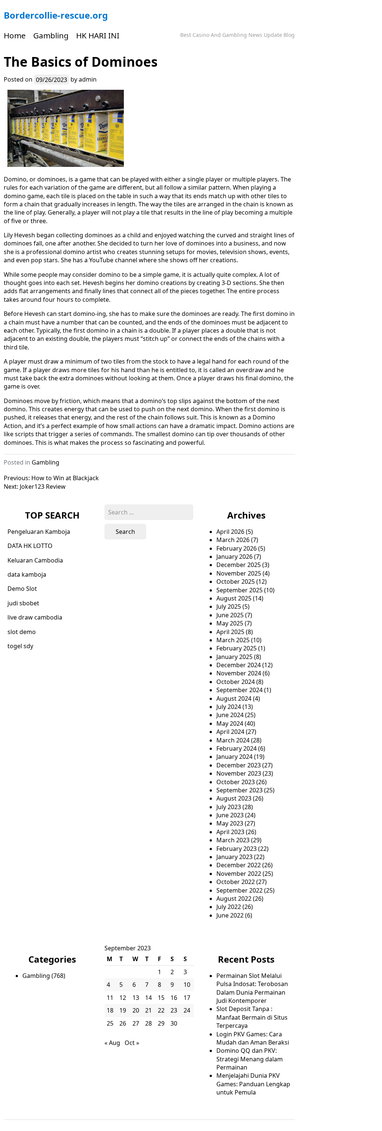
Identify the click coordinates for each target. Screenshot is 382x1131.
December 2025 (238, 565)
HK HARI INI (97, 35)
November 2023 (238, 773)
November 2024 (238, 673)
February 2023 (236, 849)
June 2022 (230, 915)
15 (161, 998)
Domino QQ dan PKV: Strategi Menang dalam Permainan (249, 1058)
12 (122, 998)
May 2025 (229, 623)
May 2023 (229, 823)
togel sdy (20, 646)
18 (110, 1010)
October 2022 (235, 882)
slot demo (21, 632)
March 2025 (233, 640)
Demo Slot (22, 588)
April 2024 (230, 732)
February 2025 (236, 648)
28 (148, 1023)
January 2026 (234, 556)
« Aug (112, 1043)
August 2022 (233, 898)
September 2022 (239, 890)
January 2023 (234, 857)
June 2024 (230, 715)
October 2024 (235, 682)
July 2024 (228, 707)
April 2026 (230, 532)
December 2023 (238, 765)
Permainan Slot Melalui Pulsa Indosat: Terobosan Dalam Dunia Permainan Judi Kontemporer (252, 988)
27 (135, 1023)
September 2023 (239, 790)
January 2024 (234, 757)
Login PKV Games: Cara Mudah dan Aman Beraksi (252, 1038)
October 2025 (235, 581)
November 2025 (238, 573)
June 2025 (230, 615)
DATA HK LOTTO (30, 546)
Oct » (132, 1043)
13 (135, 998)
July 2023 (228, 807)
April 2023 (230, 832)
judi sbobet (23, 603)
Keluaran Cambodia (35, 560)
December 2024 (238, 665)
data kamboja (26, 574)
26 (122, 1023)
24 (187, 1010)
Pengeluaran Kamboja (38, 532)
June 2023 (230, 815)
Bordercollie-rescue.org (56, 15)
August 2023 (233, 798)
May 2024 (229, 723)
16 (173, 998)
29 (161, 1023)
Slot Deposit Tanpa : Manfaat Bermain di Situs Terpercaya (252, 1017)
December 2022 (238, 865)
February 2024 (236, 748)
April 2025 (230, 632)
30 (173, 1023)
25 (110, 1023)
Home (15, 35)
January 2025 (234, 657)
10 (187, 984)
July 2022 (228, 907)
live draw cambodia (34, 617)
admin (88, 79)
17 (187, 998)
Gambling (51, 35)
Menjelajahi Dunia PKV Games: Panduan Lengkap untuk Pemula (253, 1083)
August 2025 (233, 598)
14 (148, 998)
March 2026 (233, 540)
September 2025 (239, 590)
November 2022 (238, 873)
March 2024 (233, 740)
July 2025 (228, 606)
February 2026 (236, 548)
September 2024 (239, 690)
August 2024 (233, 698)
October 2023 (235, 782)
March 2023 (233, 840)
